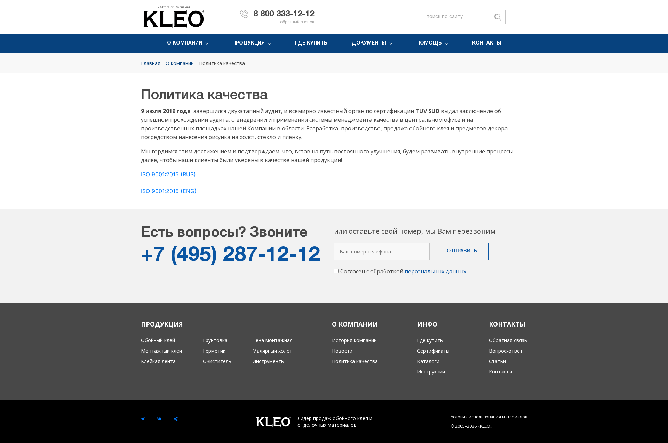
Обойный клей (158, 340)
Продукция (248, 43)
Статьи (497, 361)
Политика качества (222, 63)
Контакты (486, 43)
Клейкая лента (158, 361)
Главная (150, 63)
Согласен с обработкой (403, 271)
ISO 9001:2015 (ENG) (169, 190)
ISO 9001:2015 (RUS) (168, 174)
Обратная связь (508, 340)
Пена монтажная (272, 340)
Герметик (214, 350)
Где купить (311, 43)
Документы (369, 43)
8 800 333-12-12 (283, 14)
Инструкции (431, 371)
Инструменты (268, 361)
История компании (354, 340)
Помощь (429, 43)
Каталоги (428, 361)
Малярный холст (272, 350)
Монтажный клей (161, 350)
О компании (184, 43)
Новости (342, 350)
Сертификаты (433, 350)
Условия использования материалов (489, 417)
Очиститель (217, 361)
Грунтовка (215, 340)
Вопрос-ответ (506, 350)
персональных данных (435, 271)
